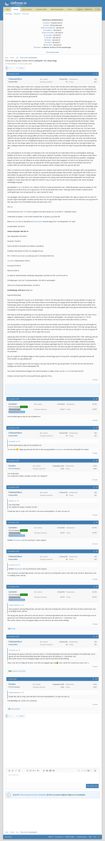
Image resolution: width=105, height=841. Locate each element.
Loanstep (48, 35)
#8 (97, 586)
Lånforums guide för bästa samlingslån (33, 795)
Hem (7, 9)
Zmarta (46, 23)
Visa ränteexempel (52, 52)
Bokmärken (17, 14)
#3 (97, 428)
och (19, 671)
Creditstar (48, 30)
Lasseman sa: (13, 441)
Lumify (48, 42)
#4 (97, 461)
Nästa (21, 68)
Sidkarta (50, 837)
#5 (97, 487)
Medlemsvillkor (70, 837)
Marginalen (37, 221)
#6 (97, 522)
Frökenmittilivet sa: (15, 605)
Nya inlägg (8, 14)
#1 (97, 74)
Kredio (48, 40)
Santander (11, 261)
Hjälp (90, 837)
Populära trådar (41, 9)
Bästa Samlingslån (57, 9)
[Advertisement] (52, 389)
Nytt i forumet (27, 9)
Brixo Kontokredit (48, 28)
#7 (97, 551)
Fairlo (20, 187)
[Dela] (94, 74)
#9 (97, 636)
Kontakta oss (59, 837)
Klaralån (48, 37)
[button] (9, 770)
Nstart (38, 47)
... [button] (14, 68)
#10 (96, 679)
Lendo (47, 25)
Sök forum (25, 14)
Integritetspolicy (81, 837)
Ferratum (49, 45)
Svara (96, 380)
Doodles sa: (13, 501)
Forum (15, 9)
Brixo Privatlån (48, 33)
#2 (97, 399)
